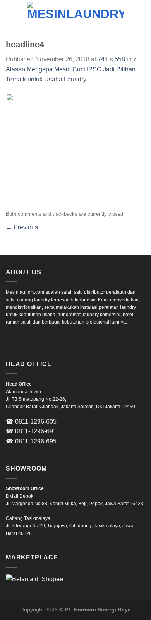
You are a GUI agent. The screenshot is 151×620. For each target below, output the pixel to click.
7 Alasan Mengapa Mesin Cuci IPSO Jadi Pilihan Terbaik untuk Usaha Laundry (71, 69)
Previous (22, 227)
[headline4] (75, 145)
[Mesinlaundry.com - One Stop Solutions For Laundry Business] (75, 14)
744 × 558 (111, 59)
